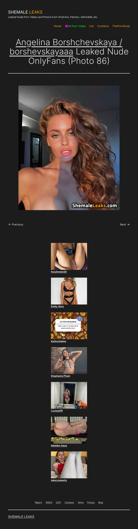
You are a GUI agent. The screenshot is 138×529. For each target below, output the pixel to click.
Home (57, 26)
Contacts (103, 26)
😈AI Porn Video (75, 26)
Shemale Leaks (21, 517)
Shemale (25, 12)
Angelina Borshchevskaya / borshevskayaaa (65, 46)
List (91, 26)
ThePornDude (121, 26)
